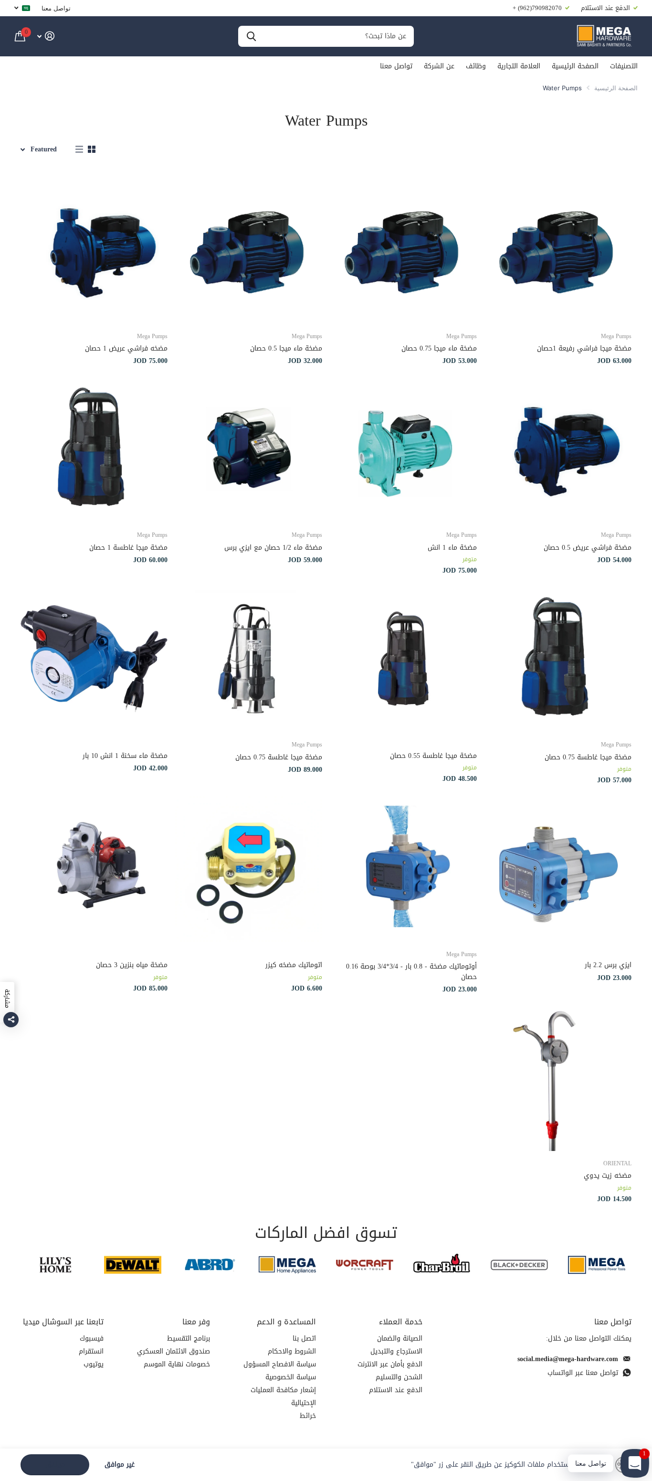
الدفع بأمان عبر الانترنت (390, 1364)
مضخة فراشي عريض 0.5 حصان (587, 548)
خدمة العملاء (400, 1321)
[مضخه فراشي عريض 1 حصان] (94, 250)
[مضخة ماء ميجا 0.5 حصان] (248, 250)
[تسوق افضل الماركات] (596, 1265)
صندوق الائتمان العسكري (173, 1351)
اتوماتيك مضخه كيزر (293, 965)
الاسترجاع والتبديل (396, 1351)
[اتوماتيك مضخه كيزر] (248, 868)
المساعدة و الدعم (286, 1321)
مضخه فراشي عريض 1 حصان (126, 348)
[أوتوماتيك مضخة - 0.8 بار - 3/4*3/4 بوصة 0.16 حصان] (403, 868)
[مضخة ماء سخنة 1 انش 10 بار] (94, 658)
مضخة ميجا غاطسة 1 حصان (128, 548)
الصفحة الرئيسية (575, 66)
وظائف (476, 66)
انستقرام (91, 1351)
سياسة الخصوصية (290, 1377)
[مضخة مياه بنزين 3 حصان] (94, 868)
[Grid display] (91, 149)
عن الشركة (439, 66)
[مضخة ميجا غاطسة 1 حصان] (94, 448)
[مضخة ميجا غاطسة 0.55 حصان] (403, 658)
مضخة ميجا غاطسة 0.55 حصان (433, 756)
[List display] (79, 149)
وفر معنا (196, 1321)
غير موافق (120, 1465)
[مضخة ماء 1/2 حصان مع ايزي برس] (248, 448)
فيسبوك (92, 1338)
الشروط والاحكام (292, 1351)
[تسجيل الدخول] (45, 36)
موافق (55, 1464)
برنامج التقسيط (188, 1338)
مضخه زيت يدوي (607, 1176)
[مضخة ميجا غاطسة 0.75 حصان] (557, 658)
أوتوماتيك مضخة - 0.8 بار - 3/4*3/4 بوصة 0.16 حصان (411, 971)
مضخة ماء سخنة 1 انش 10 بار (125, 756)
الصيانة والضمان (399, 1338)
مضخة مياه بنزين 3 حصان (132, 965)
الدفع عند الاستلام (395, 1390)
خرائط (308, 1415)
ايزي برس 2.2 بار (608, 965)
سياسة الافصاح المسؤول (279, 1364)
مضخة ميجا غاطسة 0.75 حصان (588, 757)
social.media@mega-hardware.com (567, 1359)
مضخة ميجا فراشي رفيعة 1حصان (584, 348)
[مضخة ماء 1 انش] (403, 448)
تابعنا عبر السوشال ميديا (63, 1321)
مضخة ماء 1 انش (452, 548)
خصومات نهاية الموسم (177, 1364)
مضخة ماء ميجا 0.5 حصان (286, 348)
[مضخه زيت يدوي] (557, 1077)
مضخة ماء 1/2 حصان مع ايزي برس (273, 548)
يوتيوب (94, 1364)
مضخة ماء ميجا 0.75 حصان (439, 348)
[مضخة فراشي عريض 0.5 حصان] (557, 448)
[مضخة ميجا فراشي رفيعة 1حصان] (557, 250)
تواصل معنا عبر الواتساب (582, 1372)
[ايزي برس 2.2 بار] (557, 868)
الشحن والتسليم (399, 1377)
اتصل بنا (304, 1338)
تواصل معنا (56, 8)
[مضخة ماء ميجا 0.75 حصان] (403, 250)
